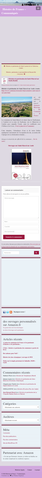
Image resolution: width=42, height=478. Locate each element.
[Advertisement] (21, 41)
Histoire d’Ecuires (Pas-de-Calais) (27, 389)
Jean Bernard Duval (9, 392)
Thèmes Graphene (19, 475)
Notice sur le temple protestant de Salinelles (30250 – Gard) (19, 362)
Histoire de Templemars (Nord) (26, 375)
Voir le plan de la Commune (24, 126)
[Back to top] (37, 473)
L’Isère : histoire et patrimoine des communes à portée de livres (20, 349)
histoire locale (26, 85)
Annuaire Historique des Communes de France (37, 110)
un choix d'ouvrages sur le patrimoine (13, 330)
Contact (29, 470)
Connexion (6, 433)
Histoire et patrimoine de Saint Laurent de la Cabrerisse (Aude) (22, 67)
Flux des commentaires (10, 439)
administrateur (6, 85)
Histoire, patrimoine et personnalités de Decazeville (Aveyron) (21, 73)
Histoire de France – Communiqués (14, 11)
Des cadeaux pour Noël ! (10, 353)
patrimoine (32, 85)
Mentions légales (20, 470)
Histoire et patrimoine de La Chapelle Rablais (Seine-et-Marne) (20, 393)
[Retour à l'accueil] (21, 3)
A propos (37, 470)
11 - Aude (20, 85)
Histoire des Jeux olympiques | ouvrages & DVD (18, 357)
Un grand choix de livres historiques (13, 327)
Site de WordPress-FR (10, 443)
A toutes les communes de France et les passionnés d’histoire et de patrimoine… (18, 343)
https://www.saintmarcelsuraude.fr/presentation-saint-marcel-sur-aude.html (21, 92)
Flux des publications (9, 436)
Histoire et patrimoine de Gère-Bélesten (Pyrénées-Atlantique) (19, 379)
